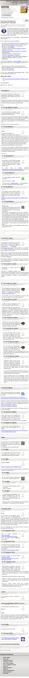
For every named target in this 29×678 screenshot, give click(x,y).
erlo (6, 413)
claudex (7, 265)
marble (3, 57)
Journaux (15, 1)
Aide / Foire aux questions (8, 663)
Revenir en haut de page (5, 650)
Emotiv (2, 612)
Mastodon (21, 634)
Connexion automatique (7, 12)
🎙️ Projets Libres (24, 2)
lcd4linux (19, 48)
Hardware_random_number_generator (10, 51)
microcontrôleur (17, 61)
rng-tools (24, 51)
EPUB (11, 85)
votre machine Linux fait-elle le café (16, 72)
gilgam (7, 450)
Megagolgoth (8, 509)
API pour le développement (8, 670)
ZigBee (12, 47)
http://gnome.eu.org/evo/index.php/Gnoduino (12, 169)
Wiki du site (5, 666)
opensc (17, 55)
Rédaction (14, 2)
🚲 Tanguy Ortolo (9, 284)
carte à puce (10, 55)
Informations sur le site (7, 661)
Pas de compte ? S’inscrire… (8, 17)
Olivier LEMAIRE (10, 202)
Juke (6, 593)
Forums (26, 1)
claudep (7, 157)
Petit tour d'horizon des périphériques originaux (8, 22)
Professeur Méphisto (9, 239)
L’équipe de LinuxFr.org (8, 660)
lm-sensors (20, 45)
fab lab (11, 68)
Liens (21, 1)
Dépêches (9, 1)
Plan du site (5, 673)
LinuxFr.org (24, 8)
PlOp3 (7, 531)
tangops (24, 56)
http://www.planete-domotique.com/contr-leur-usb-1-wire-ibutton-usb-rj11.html (10, 558)
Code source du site (7, 671)
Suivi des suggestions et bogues (9, 664)
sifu (6, 91)
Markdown (5, 85)
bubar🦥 (7, 604)
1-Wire (12, 44)
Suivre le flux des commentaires (10, 644)
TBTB (6, 24)
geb (6, 460)
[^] (1, 107)
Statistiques (5, 669)
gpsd (9, 56)
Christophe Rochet (10, 127)
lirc (19, 53)
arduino (18, 62)
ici (8, 52)
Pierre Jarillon (9, 108)
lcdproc (23, 48)
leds (7, 66)
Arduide (9, 177)
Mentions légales (6, 657)
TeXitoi (6, 625)
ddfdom (7, 553)
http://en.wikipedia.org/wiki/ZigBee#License (11, 466)
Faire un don (5, 659)
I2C (13, 45)
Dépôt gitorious (14, 183)
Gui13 (6, 438)
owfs (3, 45)
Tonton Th (8, 634)
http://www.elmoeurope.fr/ (7, 247)
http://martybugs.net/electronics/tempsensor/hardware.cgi (14, 398)
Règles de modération (7, 667)
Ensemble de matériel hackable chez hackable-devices (16, 78)
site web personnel (16, 108)
